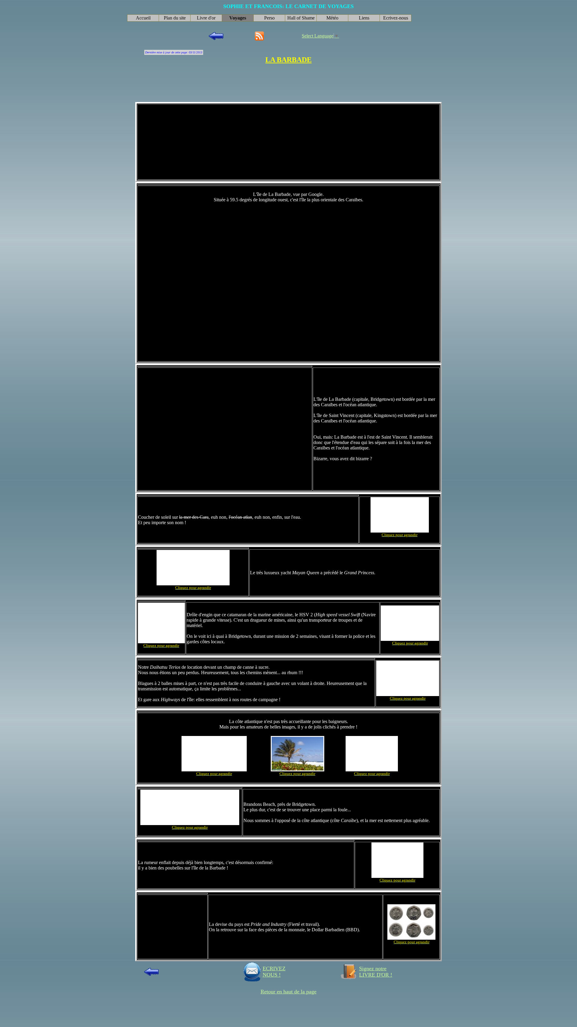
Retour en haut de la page (288, 992)
